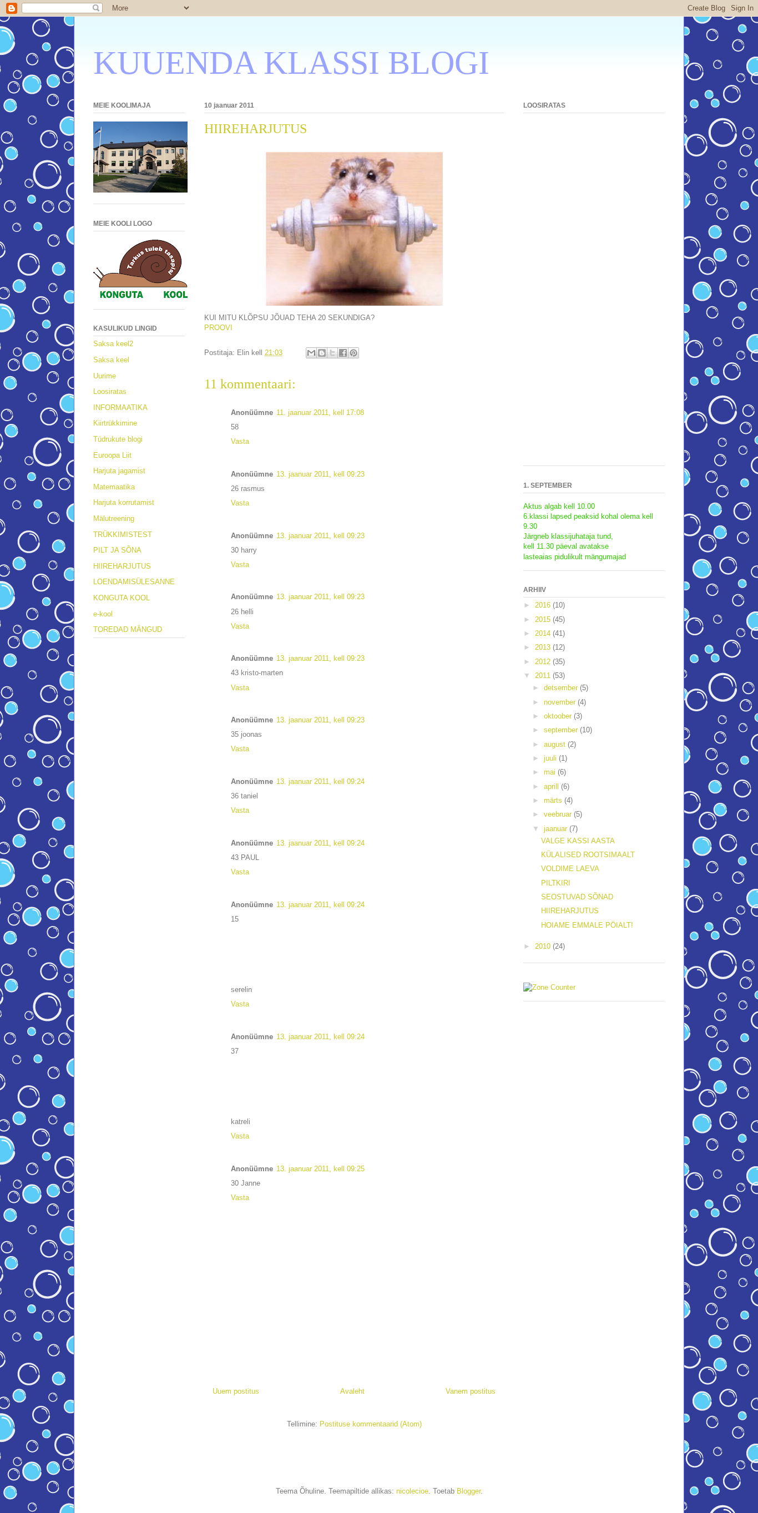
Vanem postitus (471, 1391)
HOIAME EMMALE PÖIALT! (587, 925)
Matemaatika (114, 487)
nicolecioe (412, 1491)
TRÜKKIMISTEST (122, 534)
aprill (552, 786)
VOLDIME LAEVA (570, 868)
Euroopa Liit (112, 455)
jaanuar (556, 828)
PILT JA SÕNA (117, 550)
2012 (544, 661)
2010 (544, 946)
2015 (544, 619)
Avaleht (352, 1391)
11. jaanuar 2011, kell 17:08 (320, 412)
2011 (544, 675)
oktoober (559, 716)
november (561, 702)
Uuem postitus (236, 1391)
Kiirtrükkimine (115, 423)
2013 (544, 647)
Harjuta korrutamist (123, 502)
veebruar (559, 814)
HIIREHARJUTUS (122, 566)
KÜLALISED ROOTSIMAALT (588, 855)
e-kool (103, 614)
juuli (551, 758)
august (556, 744)
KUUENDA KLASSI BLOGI (291, 62)
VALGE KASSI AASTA (578, 841)
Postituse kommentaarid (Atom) (371, 1424)
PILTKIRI (555, 883)
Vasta (240, 441)
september (562, 730)
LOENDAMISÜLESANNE (134, 582)
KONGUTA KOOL (121, 598)
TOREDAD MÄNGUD (127, 629)
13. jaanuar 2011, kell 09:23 (320, 474)
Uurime (104, 376)
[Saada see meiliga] (311, 352)
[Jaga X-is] (332, 352)
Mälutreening (113, 518)
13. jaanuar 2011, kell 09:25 (320, 1169)
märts (554, 800)
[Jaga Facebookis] (342, 352)
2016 (544, 605)
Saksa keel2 (113, 344)
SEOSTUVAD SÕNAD (577, 897)
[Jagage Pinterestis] (353, 352)
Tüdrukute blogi (118, 439)
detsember (562, 688)
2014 (544, 633)
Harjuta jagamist (119, 471)
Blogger (469, 1491)
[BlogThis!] (321, 352)
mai (551, 772)
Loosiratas (110, 391)
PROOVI (218, 327)
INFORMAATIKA (120, 407)
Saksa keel (111, 360)
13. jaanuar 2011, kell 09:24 (320, 781)
